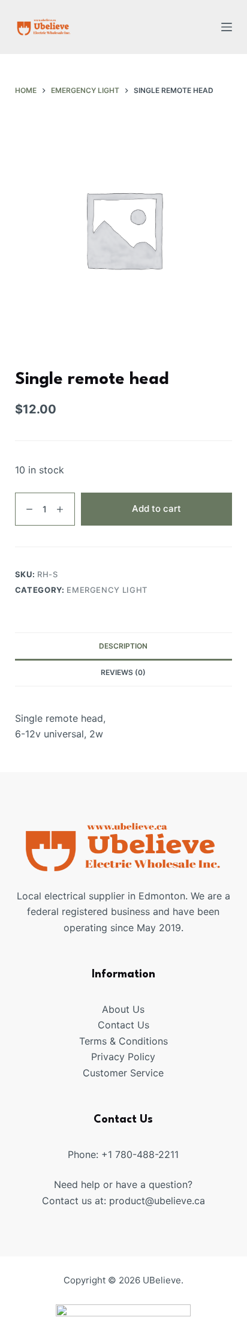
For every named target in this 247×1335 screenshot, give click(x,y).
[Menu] (226, 27)
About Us (123, 1009)
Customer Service (123, 1073)
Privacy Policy (123, 1057)
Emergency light (107, 590)
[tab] (124, 645)
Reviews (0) (123, 672)
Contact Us (123, 1025)
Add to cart (156, 508)
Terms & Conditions (123, 1041)
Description (123, 645)
